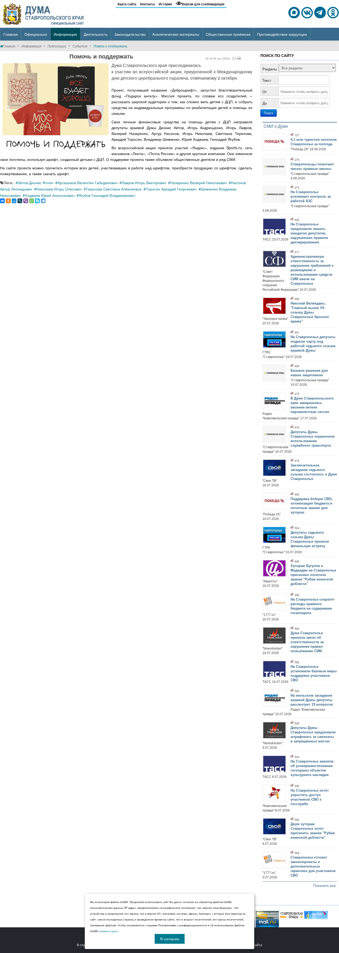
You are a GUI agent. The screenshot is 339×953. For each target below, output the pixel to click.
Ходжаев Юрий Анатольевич (49, 195)
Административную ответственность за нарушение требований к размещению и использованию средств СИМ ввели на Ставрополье (312, 270)
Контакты (147, 4)
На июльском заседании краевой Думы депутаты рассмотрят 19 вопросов (312, 699)
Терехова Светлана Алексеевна (113, 189)
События (80, 46)
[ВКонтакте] (2, 200)
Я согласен (169, 938)
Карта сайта (127, 4)
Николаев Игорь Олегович (59, 189)
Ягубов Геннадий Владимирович (107, 195)
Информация (31, 46)
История (165, 4)
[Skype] (37, 200)
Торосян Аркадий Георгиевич (171, 189)
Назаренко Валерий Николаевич (198, 182)
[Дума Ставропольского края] (43, 13)
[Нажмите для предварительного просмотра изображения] (56, 107)
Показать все (324, 885)
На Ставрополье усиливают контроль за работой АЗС (311, 196)
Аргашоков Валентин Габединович (87, 182)
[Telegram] (43, 200)
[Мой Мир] (14, 200)
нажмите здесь (108, 931)
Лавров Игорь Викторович (144, 182)
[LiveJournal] (19, 200)
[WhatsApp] (31, 200)
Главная (9, 46)
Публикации (57, 46)
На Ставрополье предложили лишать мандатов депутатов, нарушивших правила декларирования (309, 233)
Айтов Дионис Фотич (35, 182)
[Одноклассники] (8, 200)
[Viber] (25, 200)
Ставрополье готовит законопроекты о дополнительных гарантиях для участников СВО (313, 866)
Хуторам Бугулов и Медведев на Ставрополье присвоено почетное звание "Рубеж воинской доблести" (313, 575)
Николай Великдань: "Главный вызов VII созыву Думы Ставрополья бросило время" (310, 312)
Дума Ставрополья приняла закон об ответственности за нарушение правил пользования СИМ (307, 642)
